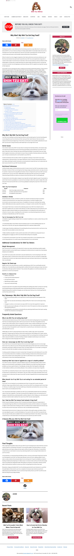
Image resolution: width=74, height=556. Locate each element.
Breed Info (25, 16)
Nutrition (33, 16)
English (8, 0)
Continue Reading (13, 537)
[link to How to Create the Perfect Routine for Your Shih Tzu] (37, 515)
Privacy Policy (10, 547)
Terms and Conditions (19, 547)
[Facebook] (6, 44)
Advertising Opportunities (50, 547)
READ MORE (65, 26)
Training (44, 16)
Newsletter (67, 16)
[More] (28, 44)
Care (38, 16)
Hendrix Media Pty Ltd (28, 553)
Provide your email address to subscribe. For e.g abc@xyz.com (61, 115)
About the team (33, 547)
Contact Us (59, 547)
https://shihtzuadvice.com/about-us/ (60, 64)
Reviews (50, 16)
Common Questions (16, 16)
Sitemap (65, 547)
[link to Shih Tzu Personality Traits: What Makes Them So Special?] (13, 515)
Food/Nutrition (30, 37)
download (59, 100)
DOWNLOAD (62, 121)
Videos (55, 16)
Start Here (6, 16)
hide (13, 104)
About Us (62, 67)
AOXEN (22, 37)
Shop (61, 16)
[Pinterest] (15, 44)
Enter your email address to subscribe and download (61, 106)
